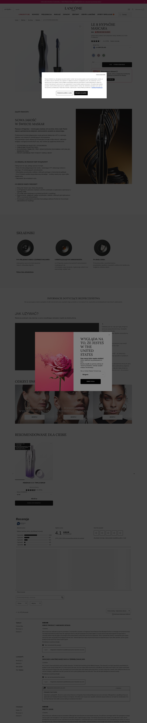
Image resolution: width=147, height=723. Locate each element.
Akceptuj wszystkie (80, 93)
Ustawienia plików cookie (64, 93)
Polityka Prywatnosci (97, 87)
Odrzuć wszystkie (100, 74)
